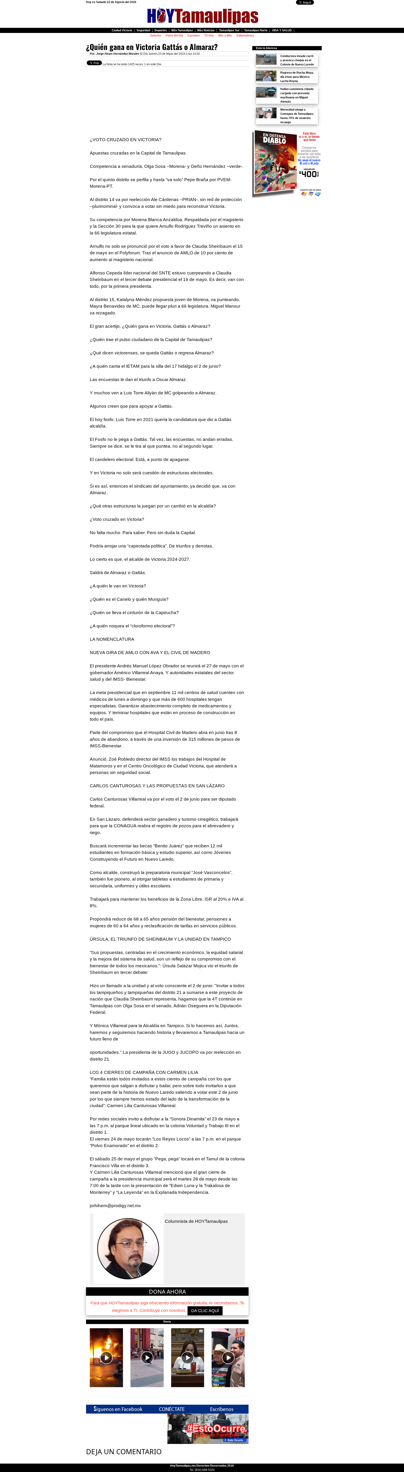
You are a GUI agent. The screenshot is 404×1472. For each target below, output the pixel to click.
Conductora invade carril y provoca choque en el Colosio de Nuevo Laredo (297, 60)
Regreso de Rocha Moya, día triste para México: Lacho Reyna (297, 77)
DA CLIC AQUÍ (205, 1310)
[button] (106, 1357)
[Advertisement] (167, 99)
